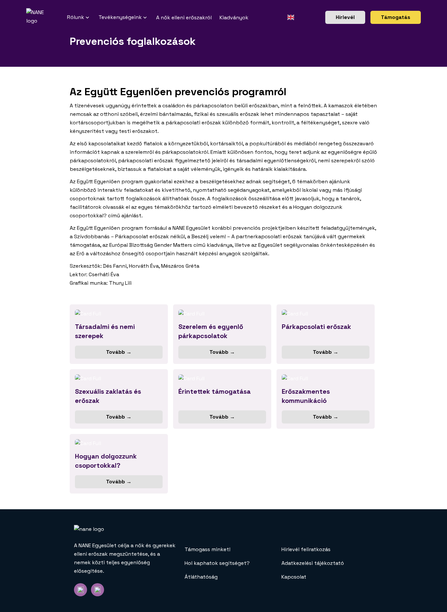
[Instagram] (97, 589)
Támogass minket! (207, 549)
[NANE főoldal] (46, 17)
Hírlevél (345, 17)
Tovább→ (119, 352)
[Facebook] (80, 589)
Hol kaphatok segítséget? (217, 563)
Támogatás (395, 17)
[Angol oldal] (290, 17)
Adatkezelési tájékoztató (312, 563)
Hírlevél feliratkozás (306, 549)
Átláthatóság (201, 576)
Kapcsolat (293, 576)
